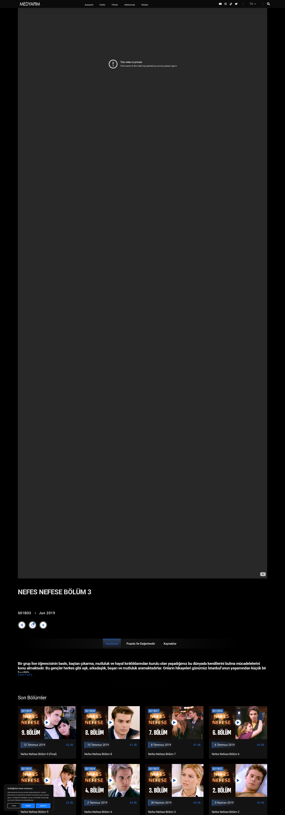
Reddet (28, 806)
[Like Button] (32, 625)
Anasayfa (89, 5)
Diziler (102, 5)
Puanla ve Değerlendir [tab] (140, 643)
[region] (28, 798)
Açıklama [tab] (112, 643)
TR (251, 4)
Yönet (14, 806)
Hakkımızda (129, 5)
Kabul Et (43, 806)
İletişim (144, 5)
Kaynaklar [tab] (170, 643)
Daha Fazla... (26, 674)
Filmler (115, 5)
